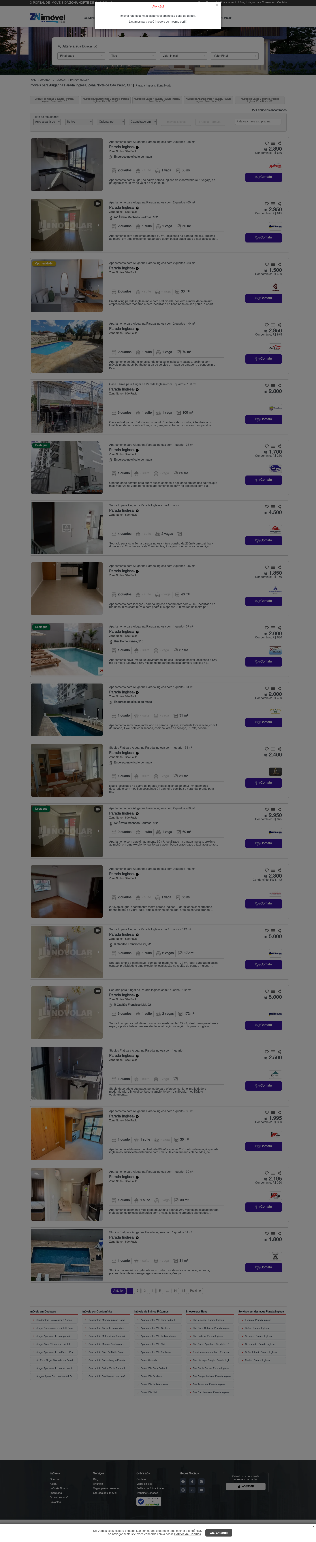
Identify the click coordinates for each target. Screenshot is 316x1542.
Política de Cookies (187, 1534)
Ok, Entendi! (219, 1533)
